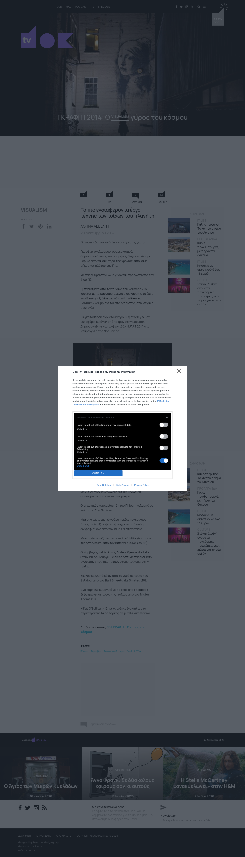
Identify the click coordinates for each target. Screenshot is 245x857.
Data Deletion (103, 485)
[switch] (164, 425)
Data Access (122, 485)
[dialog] (122, 428)
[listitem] (122, 417)
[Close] (180, 372)
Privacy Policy (141, 485)
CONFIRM (98, 473)
